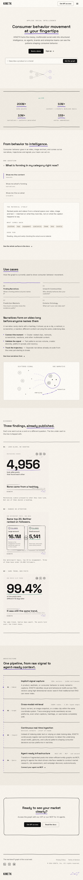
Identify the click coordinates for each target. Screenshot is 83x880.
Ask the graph (70, 61)
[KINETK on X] (9, 864)
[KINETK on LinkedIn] (4, 864)
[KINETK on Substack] (14, 864)
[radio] (41, 176)
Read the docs (50, 824)
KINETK (7, 3)
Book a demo (36, 51)
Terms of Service (74, 860)
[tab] (21, 289)
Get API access (65, 4)
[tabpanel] (41, 358)
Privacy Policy (60, 860)
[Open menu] (77, 3)
